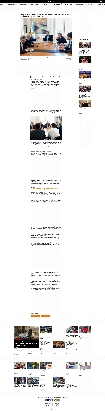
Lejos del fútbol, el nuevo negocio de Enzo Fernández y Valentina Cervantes (58, 351)
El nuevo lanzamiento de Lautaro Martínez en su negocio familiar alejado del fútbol (45, 350)
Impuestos (50, 3)
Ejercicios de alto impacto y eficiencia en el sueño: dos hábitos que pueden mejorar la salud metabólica (71, 344)
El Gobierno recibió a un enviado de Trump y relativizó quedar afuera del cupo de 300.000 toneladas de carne (85, 110)
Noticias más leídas (18, 324)
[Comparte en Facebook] (21, 59)
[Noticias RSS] (57, 400)
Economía (32, 3)
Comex (74, 3)
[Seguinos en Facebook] (46, 400)
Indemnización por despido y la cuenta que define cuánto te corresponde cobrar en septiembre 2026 (84, 372)
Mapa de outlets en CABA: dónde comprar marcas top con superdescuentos (45, 379)
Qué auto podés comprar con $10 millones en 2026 (45, 386)
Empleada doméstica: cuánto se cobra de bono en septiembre (72, 336)
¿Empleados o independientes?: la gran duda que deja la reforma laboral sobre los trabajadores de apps (85, 337)
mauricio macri (38, 315)
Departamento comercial (57, 404)
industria (46, 315)
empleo (42, 315)
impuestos (32, 315)
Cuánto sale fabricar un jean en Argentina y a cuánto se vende (33, 386)
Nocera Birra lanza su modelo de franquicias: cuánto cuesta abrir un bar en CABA (71, 379)
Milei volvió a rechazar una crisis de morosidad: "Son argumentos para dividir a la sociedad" (85, 80)
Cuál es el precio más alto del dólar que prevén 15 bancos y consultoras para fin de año (33, 350)
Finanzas (44, 3)
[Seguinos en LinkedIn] (52, 400)
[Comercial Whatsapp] (58, 405)
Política (38, 3)
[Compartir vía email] (30, 59)
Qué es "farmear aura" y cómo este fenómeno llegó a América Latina (20, 386)
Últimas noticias (25, 3)
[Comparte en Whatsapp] (25, 59)
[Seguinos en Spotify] (59, 400)
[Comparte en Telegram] (28, 59)
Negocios (62, 3)
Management (80, 3)
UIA (36, 78)
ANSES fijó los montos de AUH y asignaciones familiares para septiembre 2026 (59, 386)
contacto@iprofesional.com (52, 409)
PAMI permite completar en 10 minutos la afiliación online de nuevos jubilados (71, 372)
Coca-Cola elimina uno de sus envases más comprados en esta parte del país (45, 343)
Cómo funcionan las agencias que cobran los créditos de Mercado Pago (32, 372)
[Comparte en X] (23, 59)
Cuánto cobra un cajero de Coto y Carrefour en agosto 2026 (20, 371)
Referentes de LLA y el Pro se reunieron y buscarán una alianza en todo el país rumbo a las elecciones (84, 52)
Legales (56, 3)
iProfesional (23, 61)
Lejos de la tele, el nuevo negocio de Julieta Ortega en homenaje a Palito (71, 350)
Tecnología (68, 3)
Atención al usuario (47, 403)
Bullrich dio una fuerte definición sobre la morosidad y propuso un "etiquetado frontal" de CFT (84, 66)
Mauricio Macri (37, 195)
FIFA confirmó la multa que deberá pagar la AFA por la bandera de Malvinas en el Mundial (45, 337)
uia (48, 315)
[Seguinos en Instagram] (50, 400)
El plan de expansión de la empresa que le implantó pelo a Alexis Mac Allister (72, 386)
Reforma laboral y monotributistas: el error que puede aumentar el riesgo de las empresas (46, 372)
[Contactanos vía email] (46, 405)
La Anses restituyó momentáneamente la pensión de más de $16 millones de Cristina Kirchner (20, 351)
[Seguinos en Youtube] (55, 400)
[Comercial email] (56, 405)
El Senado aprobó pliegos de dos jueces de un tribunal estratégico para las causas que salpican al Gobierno (85, 96)
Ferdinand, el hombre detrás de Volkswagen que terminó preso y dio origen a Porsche (26, 343)
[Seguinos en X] (48, 400)
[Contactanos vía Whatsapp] (48, 405)
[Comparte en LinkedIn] (26, 59)
